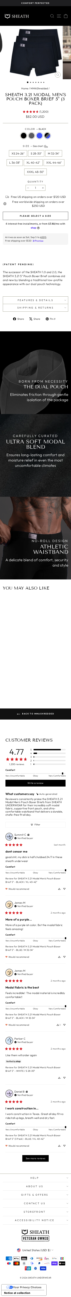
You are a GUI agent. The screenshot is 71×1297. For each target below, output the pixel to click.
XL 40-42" (33, 162)
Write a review (35, 783)
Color (35, 129)
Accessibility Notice (34, 1220)
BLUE (39, 135)
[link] (35, 112)
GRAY (31, 135)
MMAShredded (39, 88)
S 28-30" (36, 153)
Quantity (35, 181)
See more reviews (35, 1158)
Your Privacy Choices (27, 1287)
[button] (27, 82)
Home (24, 88)
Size (33, 146)
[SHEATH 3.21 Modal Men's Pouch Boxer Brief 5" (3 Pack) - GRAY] (33, 677)
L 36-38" (14, 162)
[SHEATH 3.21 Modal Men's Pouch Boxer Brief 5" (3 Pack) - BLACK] (30, 677)
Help (34, 1177)
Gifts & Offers (34, 1194)
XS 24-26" (18, 153)
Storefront (35, 1211)
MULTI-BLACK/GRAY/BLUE (47, 135)
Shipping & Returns (35, 307)
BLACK (23, 135)
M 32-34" (53, 153)
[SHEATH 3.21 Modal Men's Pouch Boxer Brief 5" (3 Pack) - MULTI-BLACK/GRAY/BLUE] (41, 677)
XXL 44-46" (54, 162)
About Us (34, 1186)
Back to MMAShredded (37, 713)
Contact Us (34, 1203)
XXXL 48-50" (35, 172)
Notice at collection (17, 1293)
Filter (37, 824)
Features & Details (35, 300)
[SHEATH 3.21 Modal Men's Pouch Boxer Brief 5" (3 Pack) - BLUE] (37, 677)
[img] (47, 794)
